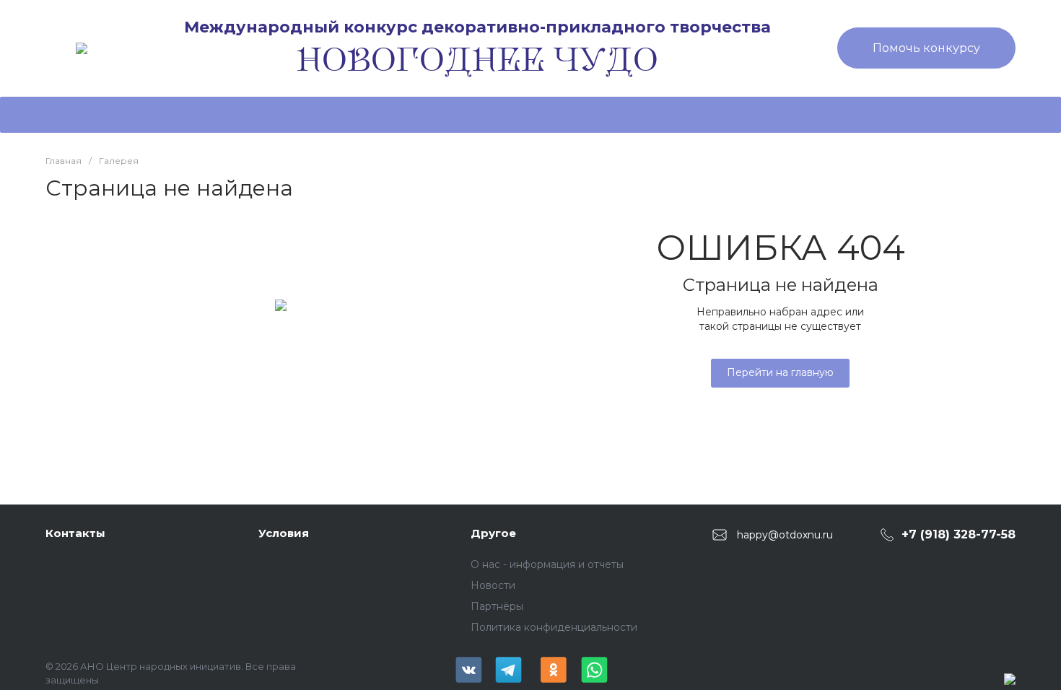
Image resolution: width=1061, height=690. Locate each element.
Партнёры (497, 606)
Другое (493, 533)
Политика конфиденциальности (554, 627)
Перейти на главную (780, 372)
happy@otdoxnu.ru (785, 534)
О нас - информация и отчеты (547, 564)
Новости (493, 585)
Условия (283, 533)
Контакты (75, 533)
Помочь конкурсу (926, 48)
